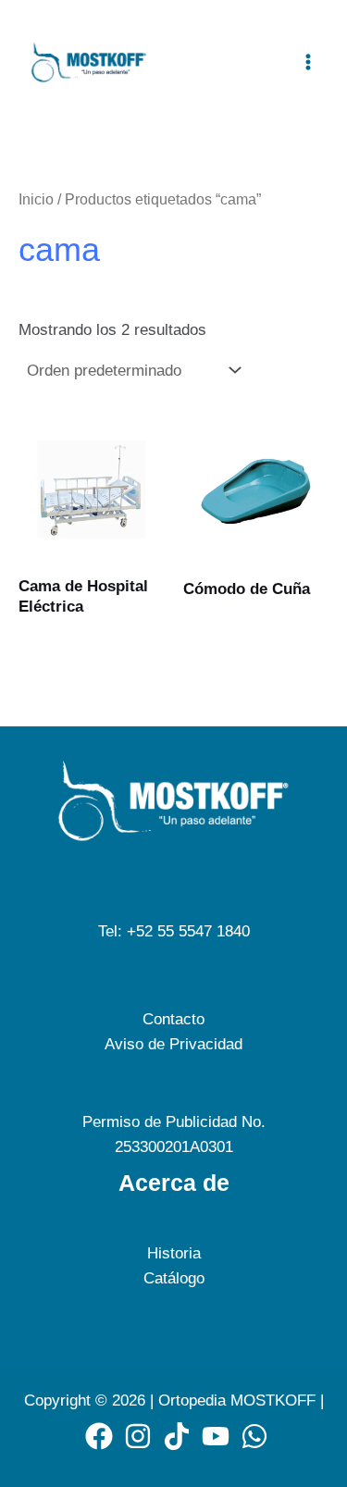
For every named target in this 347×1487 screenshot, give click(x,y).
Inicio (36, 199)
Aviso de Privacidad (173, 1044)
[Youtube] (215, 1436)
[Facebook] (99, 1436)
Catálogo (173, 1278)
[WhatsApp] (254, 1436)
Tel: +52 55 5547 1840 (174, 931)
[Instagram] (138, 1436)
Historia (174, 1253)
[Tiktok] (177, 1436)
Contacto (173, 1019)
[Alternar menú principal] (308, 62)
